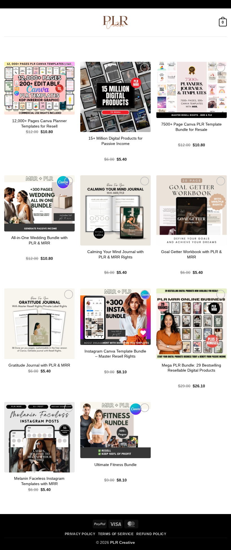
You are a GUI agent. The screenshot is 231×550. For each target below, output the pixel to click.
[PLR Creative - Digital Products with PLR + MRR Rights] (115, 22)
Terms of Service (116, 534)
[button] (7, 22)
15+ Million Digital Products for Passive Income (115, 141)
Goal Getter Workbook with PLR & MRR (191, 254)
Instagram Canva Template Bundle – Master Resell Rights (115, 354)
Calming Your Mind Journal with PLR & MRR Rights (115, 254)
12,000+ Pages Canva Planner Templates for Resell (39, 123)
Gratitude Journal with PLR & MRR (39, 365)
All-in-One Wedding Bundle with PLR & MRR (39, 240)
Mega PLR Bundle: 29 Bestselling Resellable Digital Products (191, 368)
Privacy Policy (80, 534)
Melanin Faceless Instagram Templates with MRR (39, 481)
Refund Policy (151, 534)
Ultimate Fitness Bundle (115, 464)
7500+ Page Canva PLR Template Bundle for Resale (191, 127)
